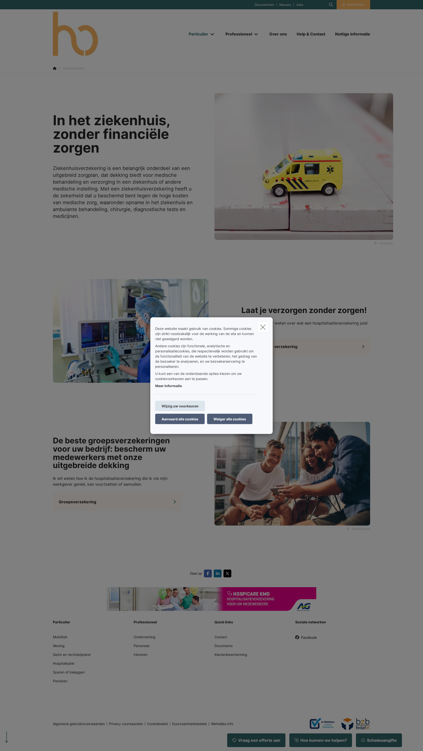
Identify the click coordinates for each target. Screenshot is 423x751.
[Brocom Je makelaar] (320, 724)
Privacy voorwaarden (126, 724)
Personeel (141, 646)
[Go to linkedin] (218, 573)
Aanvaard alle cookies (180, 419)
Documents (223, 646)
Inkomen (140, 654)
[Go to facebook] (209, 573)
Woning (59, 646)
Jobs (299, 4)
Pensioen (60, 681)
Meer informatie (168, 385)
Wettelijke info (222, 724)
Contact (220, 637)
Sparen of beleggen (69, 672)
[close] (263, 327)
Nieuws (285, 4)
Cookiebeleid (157, 724)
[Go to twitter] (228, 573)
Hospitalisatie (63, 663)
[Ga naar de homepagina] (102, 33)
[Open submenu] (213, 34)
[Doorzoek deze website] (331, 4)
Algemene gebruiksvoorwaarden (79, 724)
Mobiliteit (60, 637)
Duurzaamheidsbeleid (189, 724)
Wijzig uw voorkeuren (180, 406)
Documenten (264, 4)
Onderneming (144, 637)
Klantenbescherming (230, 654)
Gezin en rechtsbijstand (72, 654)
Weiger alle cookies (229, 419)
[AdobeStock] (131, 330)
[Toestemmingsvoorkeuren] (19, 741)
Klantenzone (355, 4)
